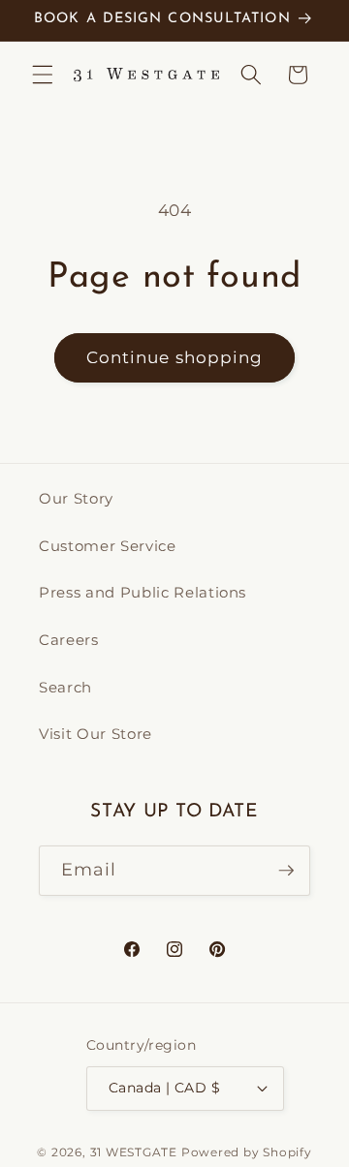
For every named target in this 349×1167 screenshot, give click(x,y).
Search (65, 687)
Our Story (76, 498)
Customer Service (107, 546)
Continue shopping (175, 357)
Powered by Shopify (246, 1152)
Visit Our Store (95, 733)
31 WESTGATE (133, 1152)
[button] (42, 74)
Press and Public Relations (142, 592)
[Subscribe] (286, 870)
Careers (69, 639)
